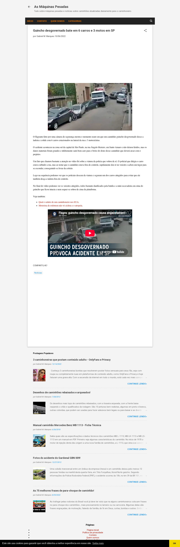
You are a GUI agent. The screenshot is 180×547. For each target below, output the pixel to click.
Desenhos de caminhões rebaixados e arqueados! (61, 392)
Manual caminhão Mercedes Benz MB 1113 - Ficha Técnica (67, 425)
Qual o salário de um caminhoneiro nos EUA (59, 201)
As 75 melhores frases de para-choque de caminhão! (63, 490)
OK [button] (174, 543)
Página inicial (93, 530)
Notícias (38, 273)
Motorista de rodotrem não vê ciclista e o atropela (60, 205)
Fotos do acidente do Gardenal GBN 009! (56, 457)
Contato (42, 21)
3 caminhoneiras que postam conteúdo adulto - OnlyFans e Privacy (72, 359)
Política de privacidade (93, 532)
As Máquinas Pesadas (51, 7)
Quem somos (57, 21)
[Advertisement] (90, 60)
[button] (145, 31)
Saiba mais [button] (98, 543)
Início (30, 21)
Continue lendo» (137, 384)
